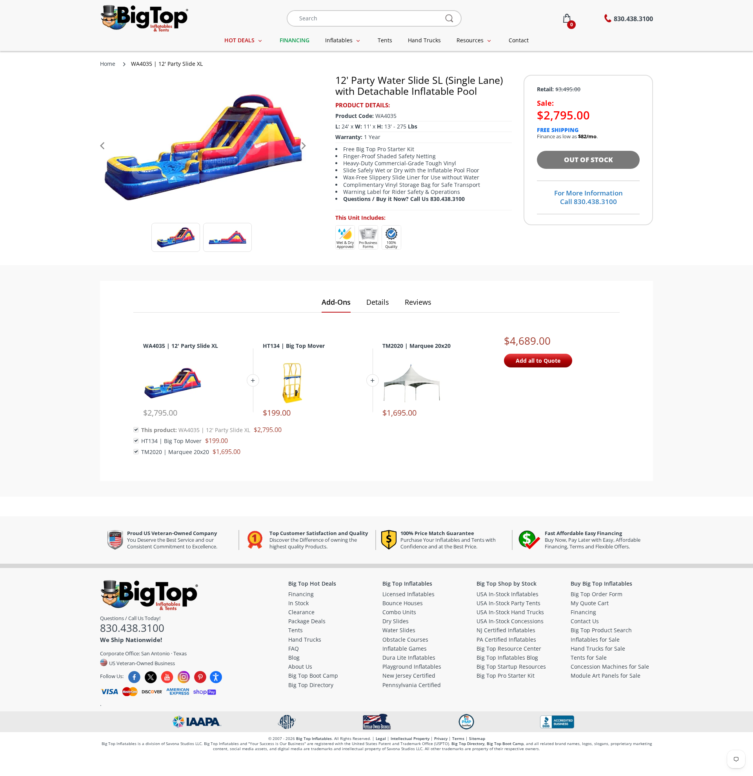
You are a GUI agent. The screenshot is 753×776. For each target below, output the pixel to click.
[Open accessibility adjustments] (216, 677)
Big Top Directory (467, 743)
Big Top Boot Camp (505, 743)
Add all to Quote (538, 360)
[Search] (450, 18)
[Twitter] (151, 677)
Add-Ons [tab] (336, 302)
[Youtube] (167, 677)
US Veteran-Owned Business (141, 663)
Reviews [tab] (418, 302)
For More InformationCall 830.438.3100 (588, 197)
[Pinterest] (200, 677)
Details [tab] (377, 302)
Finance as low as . (567, 136)
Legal (381, 738)
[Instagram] (184, 677)
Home (107, 63)
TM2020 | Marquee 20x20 (416, 345)
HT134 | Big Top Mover (294, 345)
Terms (458, 738)
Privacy (440, 738)
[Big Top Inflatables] (144, 17)
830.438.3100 (132, 628)
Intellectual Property (410, 738)
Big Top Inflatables (314, 738)
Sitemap (477, 738)
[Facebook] (134, 677)
